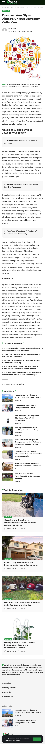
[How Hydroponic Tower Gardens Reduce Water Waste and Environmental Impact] (22, 628)
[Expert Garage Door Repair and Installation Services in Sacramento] (7, 466)
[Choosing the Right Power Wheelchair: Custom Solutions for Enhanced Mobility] (7, 454)
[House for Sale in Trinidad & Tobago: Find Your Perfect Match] (7, 398)
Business (18, 411)
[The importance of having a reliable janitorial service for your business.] (7, 431)
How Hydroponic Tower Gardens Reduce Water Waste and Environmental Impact (19, 645)
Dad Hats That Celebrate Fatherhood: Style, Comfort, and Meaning (27, 476)
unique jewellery (17, 384)
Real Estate (18, 400)
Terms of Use (15, 740)
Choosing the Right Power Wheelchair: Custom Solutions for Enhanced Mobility (28, 454)
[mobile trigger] (4, 2)
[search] (41, 2)
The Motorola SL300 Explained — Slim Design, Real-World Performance (28, 418)
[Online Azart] (12, 2)
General (6, 10)
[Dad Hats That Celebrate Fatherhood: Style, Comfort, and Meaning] (7, 477)
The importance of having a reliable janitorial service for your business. (27, 430)
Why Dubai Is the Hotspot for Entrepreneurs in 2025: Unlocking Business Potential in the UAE (28, 442)
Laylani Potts (11, 529)
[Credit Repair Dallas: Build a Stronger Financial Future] (7, 408)
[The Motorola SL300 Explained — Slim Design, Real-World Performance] (7, 419)
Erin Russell (12, 29)
